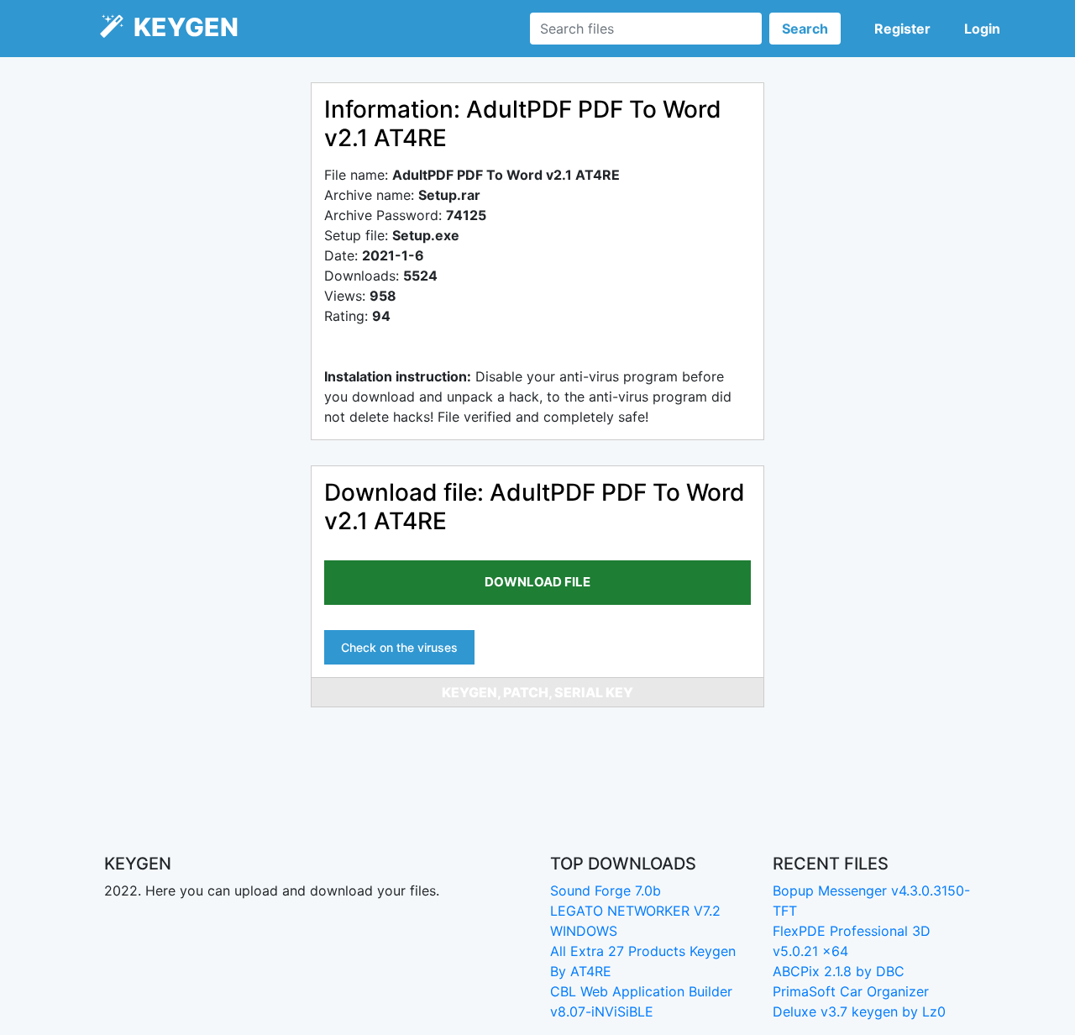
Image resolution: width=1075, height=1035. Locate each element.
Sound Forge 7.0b (605, 890)
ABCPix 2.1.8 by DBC (839, 971)
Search (805, 28)
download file (537, 582)
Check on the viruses (399, 647)
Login (982, 28)
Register (902, 28)
